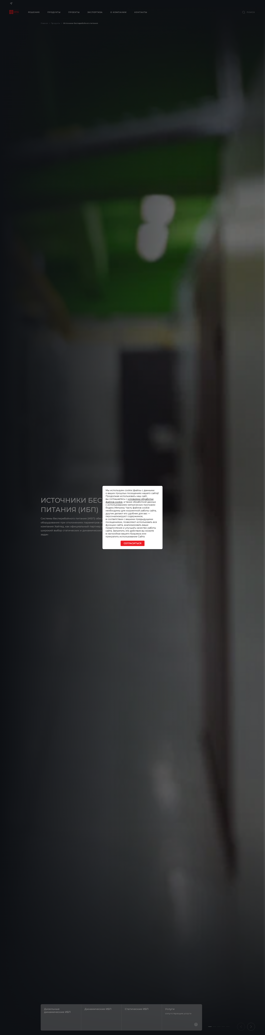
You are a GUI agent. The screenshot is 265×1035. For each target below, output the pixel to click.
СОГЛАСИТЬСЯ (132, 543)
